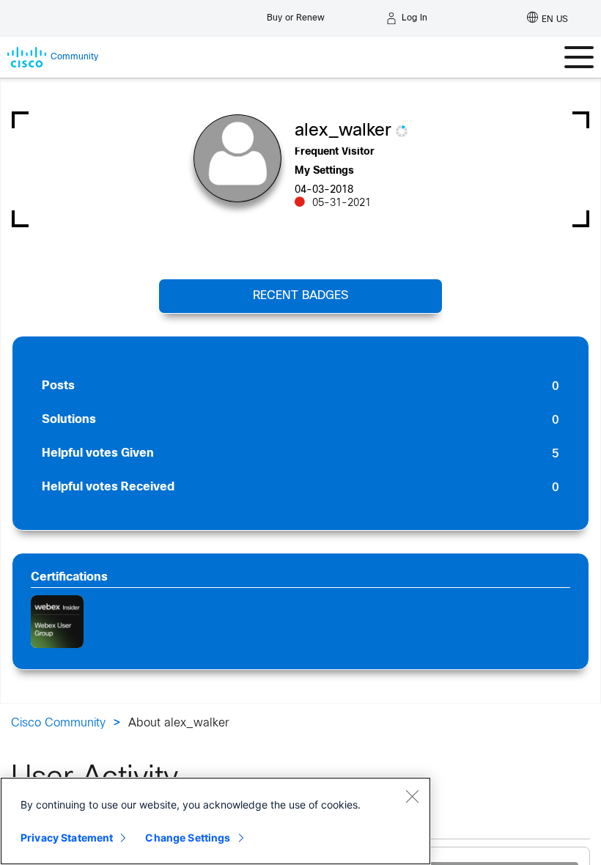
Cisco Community (58, 723)
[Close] (412, 796)
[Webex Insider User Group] (57, 621)
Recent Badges (300, 295)
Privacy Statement (67, 837)
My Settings (324, 171)
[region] (215, 821)
